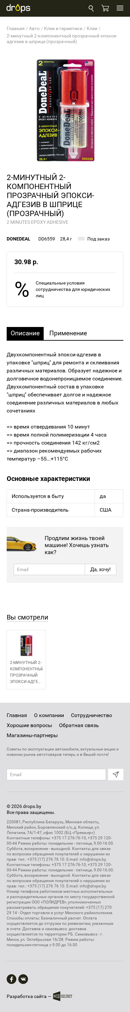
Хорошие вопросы (29, 725)
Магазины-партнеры (32, 735)
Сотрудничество (91, 715)
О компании (49, 715)
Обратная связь (79, 725)
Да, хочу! (100, 569)
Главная (17, 715)
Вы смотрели (27, 617)
